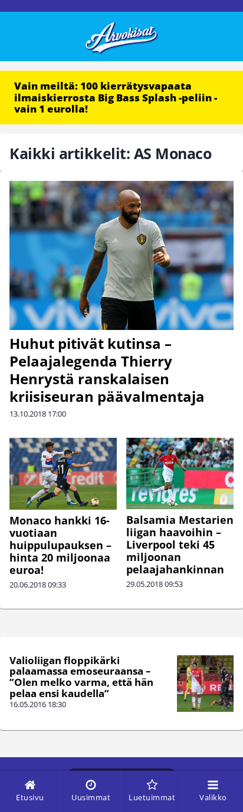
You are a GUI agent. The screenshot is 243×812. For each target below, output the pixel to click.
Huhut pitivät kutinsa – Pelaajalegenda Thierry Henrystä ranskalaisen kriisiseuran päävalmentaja (107, 370)
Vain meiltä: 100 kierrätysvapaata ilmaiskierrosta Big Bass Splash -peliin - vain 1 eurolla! (115, 97)
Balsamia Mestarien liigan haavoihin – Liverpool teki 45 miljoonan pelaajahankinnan (180, 544)
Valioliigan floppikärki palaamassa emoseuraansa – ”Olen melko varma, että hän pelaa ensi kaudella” (81, 676)
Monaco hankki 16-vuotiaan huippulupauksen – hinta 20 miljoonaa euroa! (60, 545)
